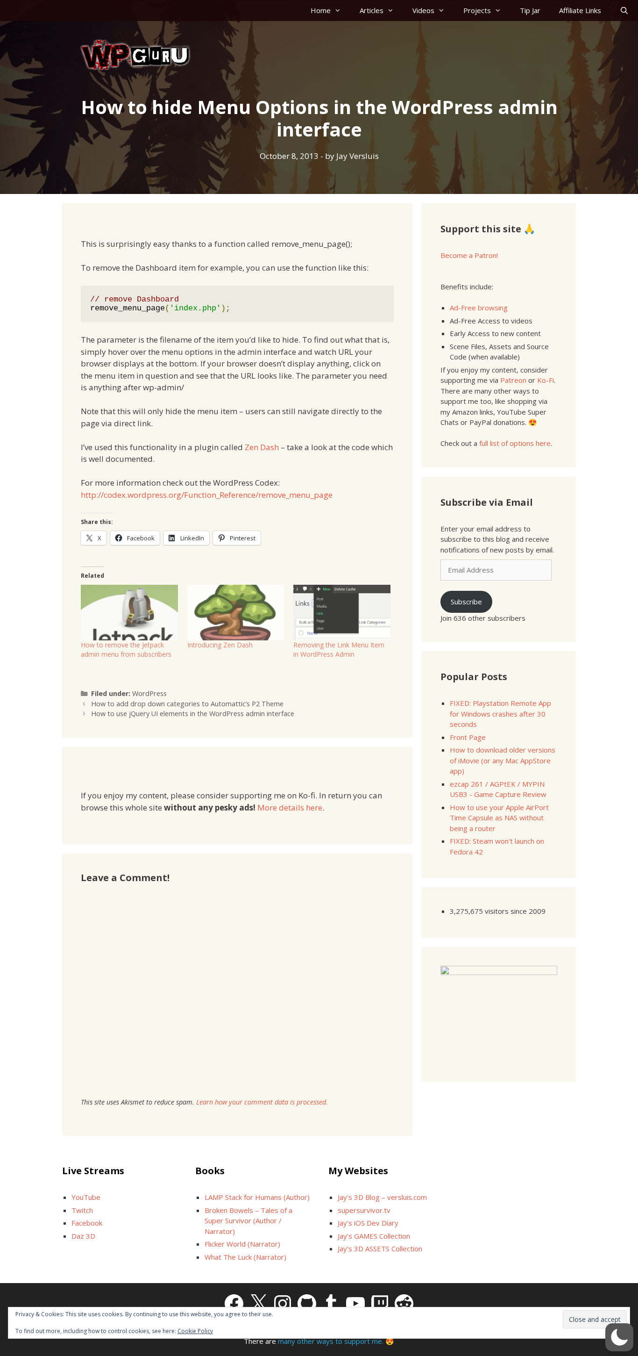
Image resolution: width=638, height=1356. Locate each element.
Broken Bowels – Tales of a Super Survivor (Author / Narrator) (248, 1220)
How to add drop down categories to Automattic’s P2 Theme (187, 703)
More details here (289, 807)
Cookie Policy (195, 1331)
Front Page (468, 737)
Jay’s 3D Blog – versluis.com (382, 1197)
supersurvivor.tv (364, 1210)
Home (321, 10)
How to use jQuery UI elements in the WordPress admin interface (192, 713)
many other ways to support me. (330, 1341)
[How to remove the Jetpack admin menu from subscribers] (129, 612)
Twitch (82, 1210)
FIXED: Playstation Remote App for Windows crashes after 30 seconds (500, 713)
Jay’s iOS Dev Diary (368, 1222)
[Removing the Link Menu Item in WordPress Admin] (341, 612)
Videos (423, 10)
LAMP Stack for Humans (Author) (257, 1197)
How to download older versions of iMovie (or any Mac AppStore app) (502, 760)
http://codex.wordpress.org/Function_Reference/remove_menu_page (207, 494)
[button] (619, 1337)
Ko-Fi (545, 380)
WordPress (149, 693)
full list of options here (515, 443)
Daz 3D (83, 1236)
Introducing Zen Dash (220, 644)
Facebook (86, 1222)
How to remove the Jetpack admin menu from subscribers (126, 649)
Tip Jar (530, 10)
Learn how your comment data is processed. (262, 1102)
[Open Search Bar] (624, 10)
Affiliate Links (580, 10)
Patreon (513, 380)
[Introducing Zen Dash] (235, 612)
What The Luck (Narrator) (245, 1257)
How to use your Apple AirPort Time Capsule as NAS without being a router (499, 818)
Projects (477, 10)
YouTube (85, 1197)
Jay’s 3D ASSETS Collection (380, 1248)
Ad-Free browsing (479, 307)
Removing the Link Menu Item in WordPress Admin (338, 649)
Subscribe (466, 601)
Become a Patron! (469, 255)
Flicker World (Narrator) (242, 1243)
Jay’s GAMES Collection (374, 1236)
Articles (371, 10)
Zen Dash (262, 447)
